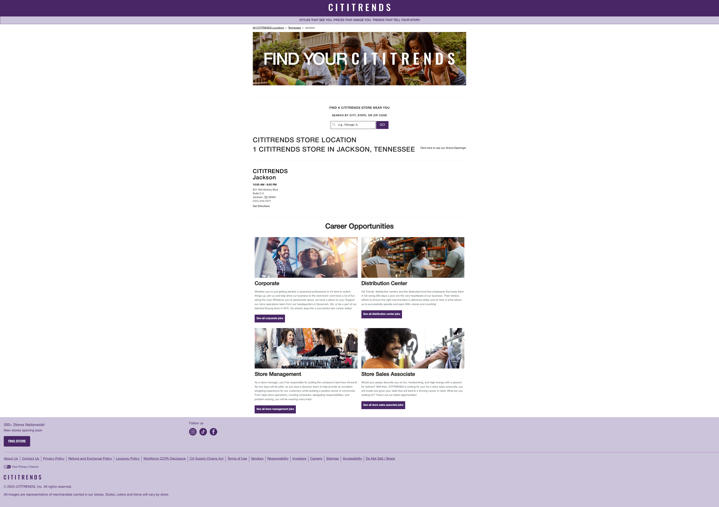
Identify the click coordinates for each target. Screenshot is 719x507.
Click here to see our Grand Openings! (443, 148)
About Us (11, 458)
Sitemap (332, 458)
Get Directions (261, 206)
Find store (17, 441)
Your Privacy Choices (25, 466)
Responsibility (278, 458)
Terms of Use (237, 458)
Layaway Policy (127, 458)
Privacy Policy (53, 458)
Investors (299, 458)
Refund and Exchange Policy (90, 458)
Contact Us (30, 458)
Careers (316, 458)
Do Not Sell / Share (380, 458)
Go (382, 125)
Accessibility (352, 458)
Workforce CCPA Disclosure (164, 458)
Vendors (257, 458)
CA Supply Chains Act (207, 458)
